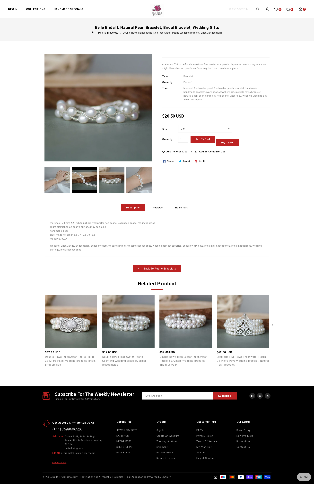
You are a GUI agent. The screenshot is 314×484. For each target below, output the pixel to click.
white (186, 99)
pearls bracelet (207, 95)
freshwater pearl (203, 88)
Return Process (166, 458)
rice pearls (223, 95)
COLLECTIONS (35, 9)
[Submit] (258, 10)
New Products (244, 435)
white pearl (197, 99)
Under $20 (235, 95)
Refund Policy (165, 452)
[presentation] (42, 325)
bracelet (188, 88)
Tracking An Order (167, 441)
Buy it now (227, 142)
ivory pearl (212, 92)
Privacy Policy (204, 435)
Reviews (158, 207)
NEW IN (12, 9)
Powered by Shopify (159, 476)
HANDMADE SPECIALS (68, 9)
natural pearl (190, 95)
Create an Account (168, 435)
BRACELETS (123, 452)
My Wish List (204, 447)
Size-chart (181, 207)
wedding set (260, 95)
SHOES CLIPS (124, 447)
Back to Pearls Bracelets (159, 268)
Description (133, 207)
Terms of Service (206, 441)
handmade (251, 88)
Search (200, 452)
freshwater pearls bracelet (229, 88)
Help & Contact (205, 458)
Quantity (167, 139)
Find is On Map (59, 462)
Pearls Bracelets (108, 32)
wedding (247, 95)
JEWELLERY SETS (127, 430)
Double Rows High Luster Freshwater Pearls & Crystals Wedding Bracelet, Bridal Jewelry (183, 360)
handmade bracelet (194, 92)
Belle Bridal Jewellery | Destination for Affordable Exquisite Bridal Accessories (99, 476)
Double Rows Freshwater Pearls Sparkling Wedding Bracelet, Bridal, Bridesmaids (124, 360)
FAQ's (199, 430)
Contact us (243, 447)
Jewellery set (226, 92)
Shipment (162, 447)
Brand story (243, 430)
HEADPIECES (124, 441)
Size (165, 129)
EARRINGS (122, 435)
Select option (78, 319)
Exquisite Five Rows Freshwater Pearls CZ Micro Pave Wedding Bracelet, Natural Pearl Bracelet (243, 360)
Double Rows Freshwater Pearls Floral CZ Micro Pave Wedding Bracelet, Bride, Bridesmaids (70, 360)
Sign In (161, 430)
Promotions (243, 441)
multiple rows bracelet (248, 92)
